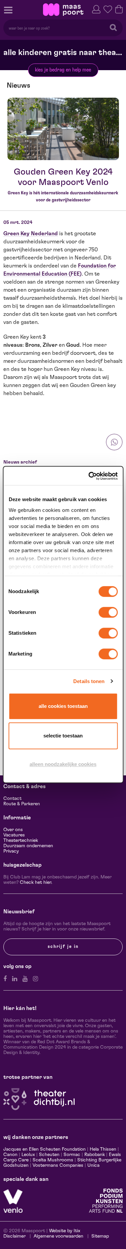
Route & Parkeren (21, 804)
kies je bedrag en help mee (63, 70)
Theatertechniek (20, 840)
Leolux (28, 1154)
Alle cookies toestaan (63, 706)
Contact (12, 798)
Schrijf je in (63, 946)
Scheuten (49, 1154)
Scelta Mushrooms (52, 1160)
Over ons (13, 829)
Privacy (11, 851)
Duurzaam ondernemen (28, 846)
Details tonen (88, 681)
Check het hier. (36, 882)
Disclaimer (14, 1236)
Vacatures (14, 835)
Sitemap (100, 1236)
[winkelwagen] (119, 8)
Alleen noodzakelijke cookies (63, 764)
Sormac (72, 1154)
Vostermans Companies (58, 1165)
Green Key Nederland (30, 233)
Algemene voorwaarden (58, 1236)
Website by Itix (64, 1231)
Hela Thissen (103, 1149)
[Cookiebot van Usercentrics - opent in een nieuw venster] (89, 476)
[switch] (108, 612)
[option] (63, 129)
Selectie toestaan (63, 735)
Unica (93, 1165)
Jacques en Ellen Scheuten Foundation (44, 1149)
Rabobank (94, 1154)
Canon (10, 1154)
